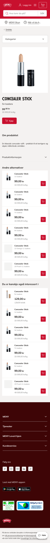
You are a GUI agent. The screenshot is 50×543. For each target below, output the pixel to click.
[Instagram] (11, 469)
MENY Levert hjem (12, 436)
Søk (42, 13)
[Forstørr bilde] (25, 70)
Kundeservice (9, 445)
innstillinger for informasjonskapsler (34, 538)
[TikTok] (30, 469)
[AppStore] (24, 489)
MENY (6, 416)
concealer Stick (21, 174)
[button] (25, 39)
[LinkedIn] (24, 469)
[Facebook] (5, 469)
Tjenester (7, 426)
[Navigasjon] (35, 5)
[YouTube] (17, 469)
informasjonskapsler (32, 535)
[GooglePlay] (9, 489)
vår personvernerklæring (14, 535)
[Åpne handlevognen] (43, 5)
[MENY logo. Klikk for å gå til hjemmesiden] (7, 5)
